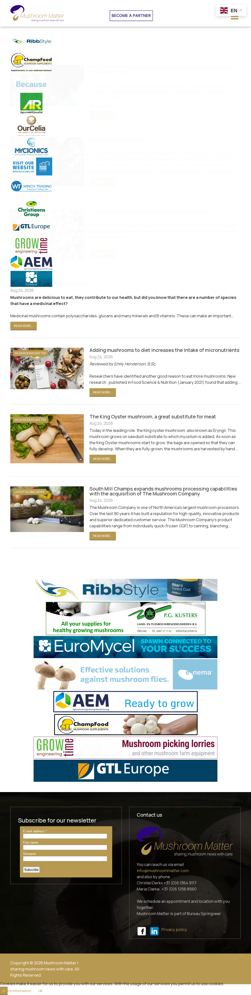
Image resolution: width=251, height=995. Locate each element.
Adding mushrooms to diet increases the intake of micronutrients (164, 350)
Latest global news (29, 492)
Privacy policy (174, 929)
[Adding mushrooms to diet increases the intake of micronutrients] (44, 368)
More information (17, 990)
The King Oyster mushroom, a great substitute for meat (152, 416)
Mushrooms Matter (30, 353)
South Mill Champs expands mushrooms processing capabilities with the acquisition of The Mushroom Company (163, 491)
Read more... (23, 326)
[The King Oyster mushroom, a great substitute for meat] (44, 438)
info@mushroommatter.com (163, 870)
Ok (40, 990)
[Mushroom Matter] (37, 13)
